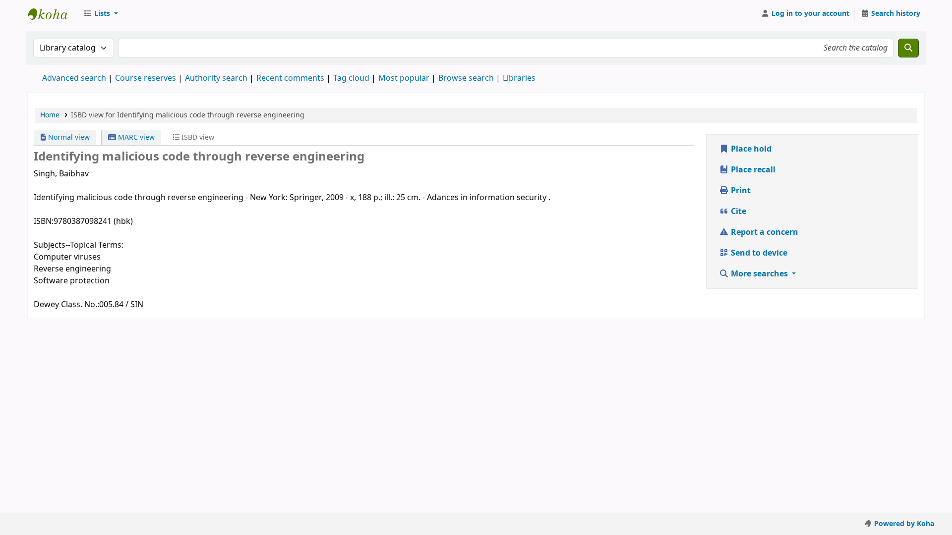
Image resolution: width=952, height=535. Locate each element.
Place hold (750, 149)
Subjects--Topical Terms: (78, 245)
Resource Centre (52, 14)
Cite (737, 211)
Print (740, 191)
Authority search (216, 78)
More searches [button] (759, 274)
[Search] (908, 48)
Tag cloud (351, 78)
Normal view (68, 137)
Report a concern (763, 232)
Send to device (758, 253)
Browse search (466, 78)
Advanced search (74, 78)
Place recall (752, 170)
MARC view (135, 137)
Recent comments (290, 78)
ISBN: (44, 221)
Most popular (403, 78)
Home (50, 115)
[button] (100, 13)
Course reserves (145, 78)
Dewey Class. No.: (66, 305)
